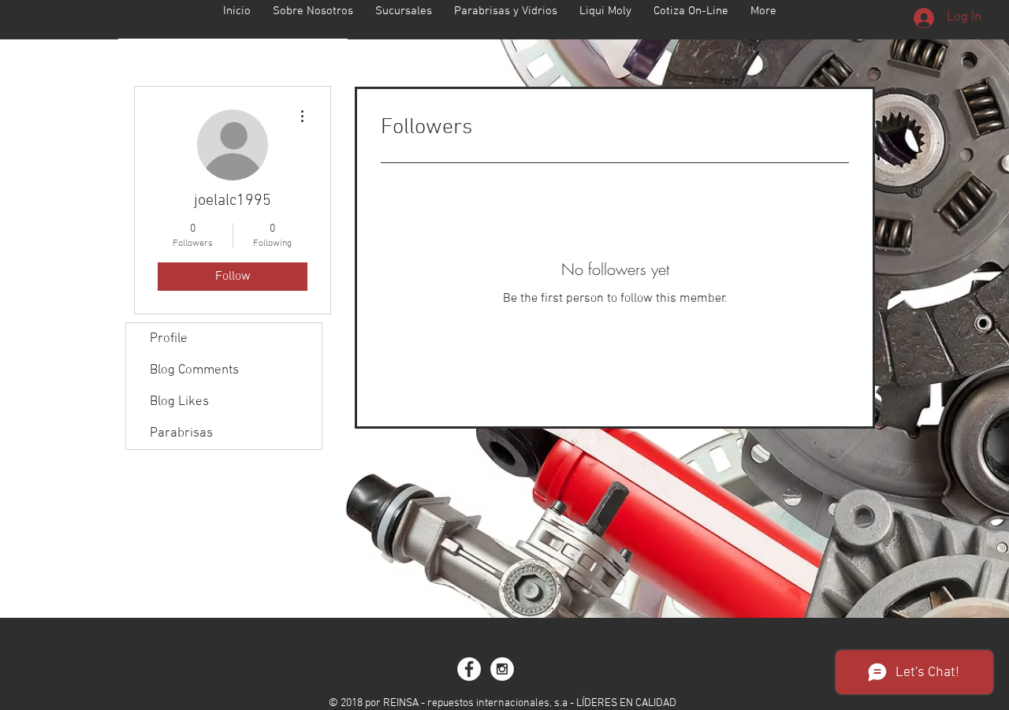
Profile (169, 339)
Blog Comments (194, 370)
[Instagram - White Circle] (502, 669)
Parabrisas (181, 433)
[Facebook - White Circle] (469, 669)
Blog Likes (179, 402)
